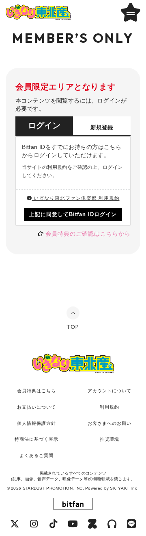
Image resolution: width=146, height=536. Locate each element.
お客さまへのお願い (109, 423)
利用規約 (109, 407)
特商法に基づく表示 (36, 439)
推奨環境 (109, 439)
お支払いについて (36, 407)
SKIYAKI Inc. (124, 488)
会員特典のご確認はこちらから (88, 233)
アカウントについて (109, 390)
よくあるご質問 (36, 455)
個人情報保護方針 (36, 423)
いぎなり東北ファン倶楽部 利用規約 (76, 198)
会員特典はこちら (36, 390)
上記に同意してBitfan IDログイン (73, 214)
